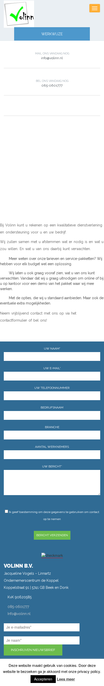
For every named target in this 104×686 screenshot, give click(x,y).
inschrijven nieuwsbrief (33, 650)
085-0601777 (18, 607)
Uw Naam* (52, 348)
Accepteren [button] (43, 678)
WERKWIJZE (52, 34)
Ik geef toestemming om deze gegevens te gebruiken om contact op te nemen (53, 515)
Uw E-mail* (52, 368)
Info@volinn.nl (19, 614)
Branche (52, 427)
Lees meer (66, 679)
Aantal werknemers (52, 447)
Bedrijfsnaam (52, 407)
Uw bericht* (52, 466)
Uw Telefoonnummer (52, 388)
